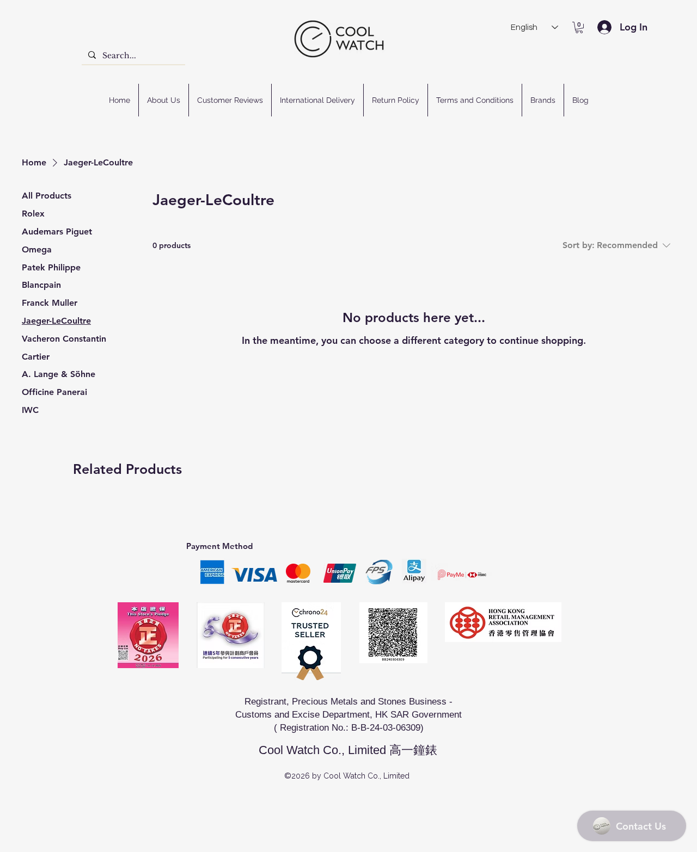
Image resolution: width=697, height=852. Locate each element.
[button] (579, 27)
